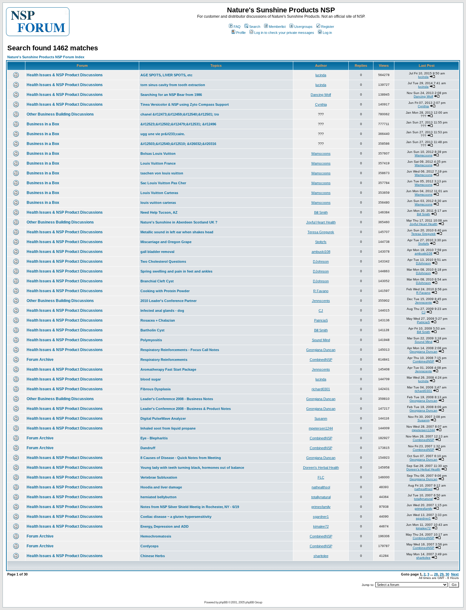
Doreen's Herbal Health (321, 467)
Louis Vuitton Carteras (159, 193)
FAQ (237, 26)
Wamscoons (321, 153)
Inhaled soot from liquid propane (168, 428)
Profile (241, 33)
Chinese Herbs (152, 556)
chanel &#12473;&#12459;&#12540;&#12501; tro (179, 114)
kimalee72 (321, 526)
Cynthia (321, 104)
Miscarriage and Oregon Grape (165, 242)
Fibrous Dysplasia (155, 389)
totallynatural (321, 497)
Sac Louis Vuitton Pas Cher (163, 183)
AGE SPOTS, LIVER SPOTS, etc (166, 75)
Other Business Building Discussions (60, 114)
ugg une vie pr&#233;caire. (162, 134)
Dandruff (147, 448)
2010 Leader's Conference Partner (168, 301)
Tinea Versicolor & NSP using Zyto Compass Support (184, 104)
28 (436, 574)
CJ (321, 310)
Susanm (320, 418)
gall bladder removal (157, 252)
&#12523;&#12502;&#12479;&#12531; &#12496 (178, 124)
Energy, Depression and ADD (164, 526)
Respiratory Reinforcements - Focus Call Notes (179, 350)
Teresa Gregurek (320, 232)
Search (254, 26)
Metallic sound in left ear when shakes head (176, 232)
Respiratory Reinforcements (163, 360)
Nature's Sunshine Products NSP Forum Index (45, 57)
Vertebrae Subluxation (158, 477)
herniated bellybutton (158, 497)
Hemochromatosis (155, 536)
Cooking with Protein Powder (165, 291)
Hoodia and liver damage (161, 487)
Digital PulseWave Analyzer (163, 418)
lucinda (320, 75)
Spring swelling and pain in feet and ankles (176, 271)
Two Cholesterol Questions (163, 261)
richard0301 (321, 389)
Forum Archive (40, 359)
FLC (321, 477)
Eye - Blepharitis (154, 438)
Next (455, 574)
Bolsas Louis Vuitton (158, 153)
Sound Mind (321, 340)
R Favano (320, 291)
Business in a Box (43, 124)
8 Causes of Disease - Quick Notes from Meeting (180, 458)
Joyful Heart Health (321, 222)
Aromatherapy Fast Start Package (168, 369)
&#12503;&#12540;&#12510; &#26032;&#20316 (178, 144)
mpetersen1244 (321, 428)
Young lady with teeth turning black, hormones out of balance (192, 467)
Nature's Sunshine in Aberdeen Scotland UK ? (178, 222)
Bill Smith (321, 212)
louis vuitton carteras (158, 202)
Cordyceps (149, 546)
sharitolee (321, 556)
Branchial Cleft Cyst (157, 281)
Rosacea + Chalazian (157, 320)
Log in (327, 33)
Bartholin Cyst (152, 330)
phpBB (223, 602)
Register (327, 26)
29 (441, 574)
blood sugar (150, 379)
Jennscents (321, 301)
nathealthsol (321, 487)
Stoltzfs (321, 242)
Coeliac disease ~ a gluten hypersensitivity (175, 517)
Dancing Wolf (321, 95)
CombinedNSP (321, 360)
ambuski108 (321, 252)
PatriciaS (321, 320)
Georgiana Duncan (320, 350)
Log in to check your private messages (284, 33)
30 (447, 574)
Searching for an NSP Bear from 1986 (171, 95)
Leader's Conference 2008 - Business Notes (176, 399)
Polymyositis (151, 340)
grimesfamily (321, 507)
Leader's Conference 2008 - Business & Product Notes (185, 409)
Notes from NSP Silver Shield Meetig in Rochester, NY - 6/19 (189, 507)
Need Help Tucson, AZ (159, 212)
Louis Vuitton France (158, 163)
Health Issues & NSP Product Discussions (65, 75)
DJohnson (321, 261)
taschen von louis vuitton (161, 173)
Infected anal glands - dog (162, 310)
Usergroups (303, 26)
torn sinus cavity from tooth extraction (172, 85)
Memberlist (277, 26)
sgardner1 (321, 517)
